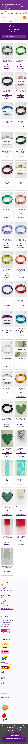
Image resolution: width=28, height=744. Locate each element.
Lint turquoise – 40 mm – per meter (20, 478)
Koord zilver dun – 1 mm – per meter (20, 449)
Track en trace (5, 697)
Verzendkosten (5, 699)
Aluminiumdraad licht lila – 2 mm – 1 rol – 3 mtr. (21, 241)
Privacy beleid (5, 624)
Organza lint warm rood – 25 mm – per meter (7, 538)
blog (18, 21)
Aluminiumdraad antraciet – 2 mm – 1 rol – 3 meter (7, 62)
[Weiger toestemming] (26, 734)
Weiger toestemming (14, 735)
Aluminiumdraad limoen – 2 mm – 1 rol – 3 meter (7, 270)
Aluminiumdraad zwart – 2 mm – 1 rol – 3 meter (7, 420)
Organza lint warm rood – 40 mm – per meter (20, 538)
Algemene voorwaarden (7, 620)
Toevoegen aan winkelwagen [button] (7, 67)
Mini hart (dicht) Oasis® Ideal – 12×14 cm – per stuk (7, 508)
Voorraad (3, 588)
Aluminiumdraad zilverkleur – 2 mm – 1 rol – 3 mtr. (7, 390)
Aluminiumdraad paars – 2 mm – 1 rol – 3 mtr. (7, 300)
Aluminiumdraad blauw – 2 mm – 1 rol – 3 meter (7, 121)
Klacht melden (5, 603)
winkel (11, 21)
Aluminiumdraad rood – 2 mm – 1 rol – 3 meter (21, 300)
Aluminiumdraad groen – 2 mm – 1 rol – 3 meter (7, 211)
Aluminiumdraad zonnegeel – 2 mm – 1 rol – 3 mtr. (21, 390)
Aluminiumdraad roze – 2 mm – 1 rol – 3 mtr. (21, 91)
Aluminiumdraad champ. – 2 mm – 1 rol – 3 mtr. (7, 151)
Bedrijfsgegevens (5, 600)
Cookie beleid (4, 626)
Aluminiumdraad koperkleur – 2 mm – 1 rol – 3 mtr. (21, 211)
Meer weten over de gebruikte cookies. (14, 740)
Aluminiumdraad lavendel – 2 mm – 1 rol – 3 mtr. (7, 241)
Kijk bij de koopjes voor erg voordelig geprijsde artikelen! (13, 8)
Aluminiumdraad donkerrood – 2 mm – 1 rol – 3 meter (7, 181)
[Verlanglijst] (23, 13)
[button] (2, 13)
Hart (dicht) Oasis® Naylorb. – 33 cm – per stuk (7, 449)
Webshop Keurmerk (6, 628)
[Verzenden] (24, 17)
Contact (3, 601)
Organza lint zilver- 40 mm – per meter (7, 566)
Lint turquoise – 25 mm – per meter (7, 478)
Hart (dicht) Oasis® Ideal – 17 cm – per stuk (20, 420)
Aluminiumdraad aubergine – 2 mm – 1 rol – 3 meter (7, 92)
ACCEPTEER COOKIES (14, 733)
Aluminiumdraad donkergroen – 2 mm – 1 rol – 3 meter (21, 151)
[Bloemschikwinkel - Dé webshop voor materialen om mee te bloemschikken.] (11, 13)
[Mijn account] (20, 13)
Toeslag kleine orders (7, 590)
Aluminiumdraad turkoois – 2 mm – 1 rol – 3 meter (20, 330)
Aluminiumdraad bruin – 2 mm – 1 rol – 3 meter (21, 121)
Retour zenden (5, 605)
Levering (3, 587)
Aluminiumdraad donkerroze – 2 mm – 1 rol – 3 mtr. (7, 330)
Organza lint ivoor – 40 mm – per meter (21, 507)
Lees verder (20, 96)
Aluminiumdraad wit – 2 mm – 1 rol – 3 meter (7, 359)
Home (10, 29)
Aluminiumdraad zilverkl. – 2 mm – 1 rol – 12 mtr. (21, 360)
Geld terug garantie (6, 622)
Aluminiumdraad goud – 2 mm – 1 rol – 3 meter (21, 181)
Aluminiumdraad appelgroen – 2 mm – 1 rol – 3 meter (21, 62)
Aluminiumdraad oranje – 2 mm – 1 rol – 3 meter (21, 270)
